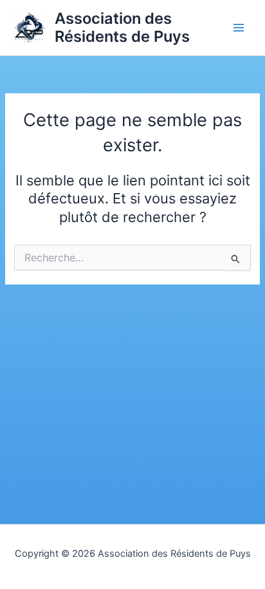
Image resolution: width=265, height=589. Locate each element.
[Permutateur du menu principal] (238, 27)
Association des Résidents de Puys (122, 27)
